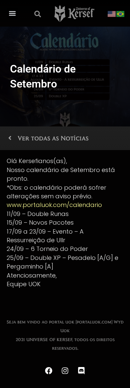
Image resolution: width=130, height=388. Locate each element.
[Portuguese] (120, 13)
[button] (12, 13)
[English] (112, 13)
